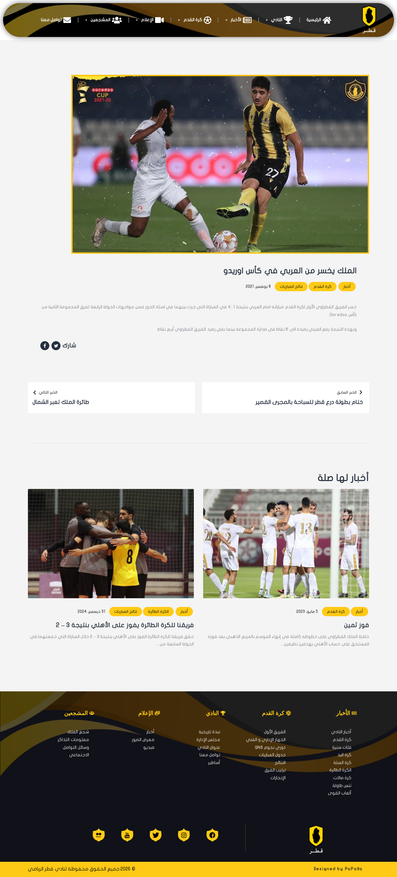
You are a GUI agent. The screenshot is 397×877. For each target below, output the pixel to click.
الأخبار (236, 19)
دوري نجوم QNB (270, 747)
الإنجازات (278, 777)
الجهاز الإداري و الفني (266, 739)
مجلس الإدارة (208, 739)
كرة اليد (344, 755)
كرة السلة (342, 762)
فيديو (148, 747)
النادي (276, 19)
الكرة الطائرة (158, 611)
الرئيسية (313, 19)
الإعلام (147, 19)
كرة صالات (342, 777)
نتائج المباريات (291, 286)
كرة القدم (193, 19)
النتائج (280, 762)
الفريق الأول (275, 732)
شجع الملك (78, 732)
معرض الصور (143, 739)
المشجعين (100, 19)
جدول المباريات (272, 755)
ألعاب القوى (339, 793)
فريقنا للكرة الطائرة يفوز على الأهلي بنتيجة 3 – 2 (125, 625)
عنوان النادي (209, 747)
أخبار (347, 286)
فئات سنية (341, 747)
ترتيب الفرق (275, 770)
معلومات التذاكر (73, 739)
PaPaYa (354, 869)
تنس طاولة (341, 785)
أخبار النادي (341, 732)
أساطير (214, 762)
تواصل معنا (51, 19)
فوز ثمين (356, 625)
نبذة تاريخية (209, 732)
